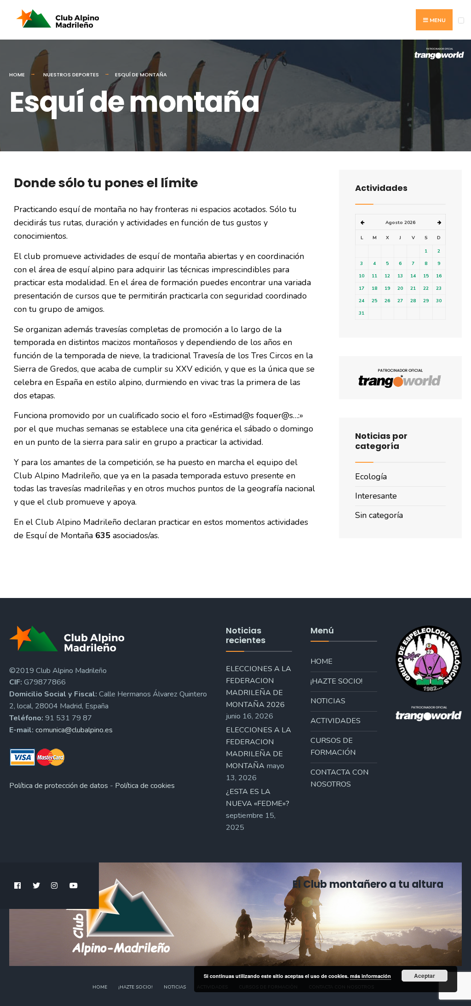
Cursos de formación (333, 747)
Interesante (376, 495)
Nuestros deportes (71, 74)
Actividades (335, 721)
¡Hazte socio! (336, 681)
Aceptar (424, 976)
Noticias (327, 701)
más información (370, 975)
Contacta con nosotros (339, 778)
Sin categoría (379, 515)
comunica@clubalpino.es (74, 730)
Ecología (371, 476)
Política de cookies (145, 786)
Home (17, 74)
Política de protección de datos (58, 786)
